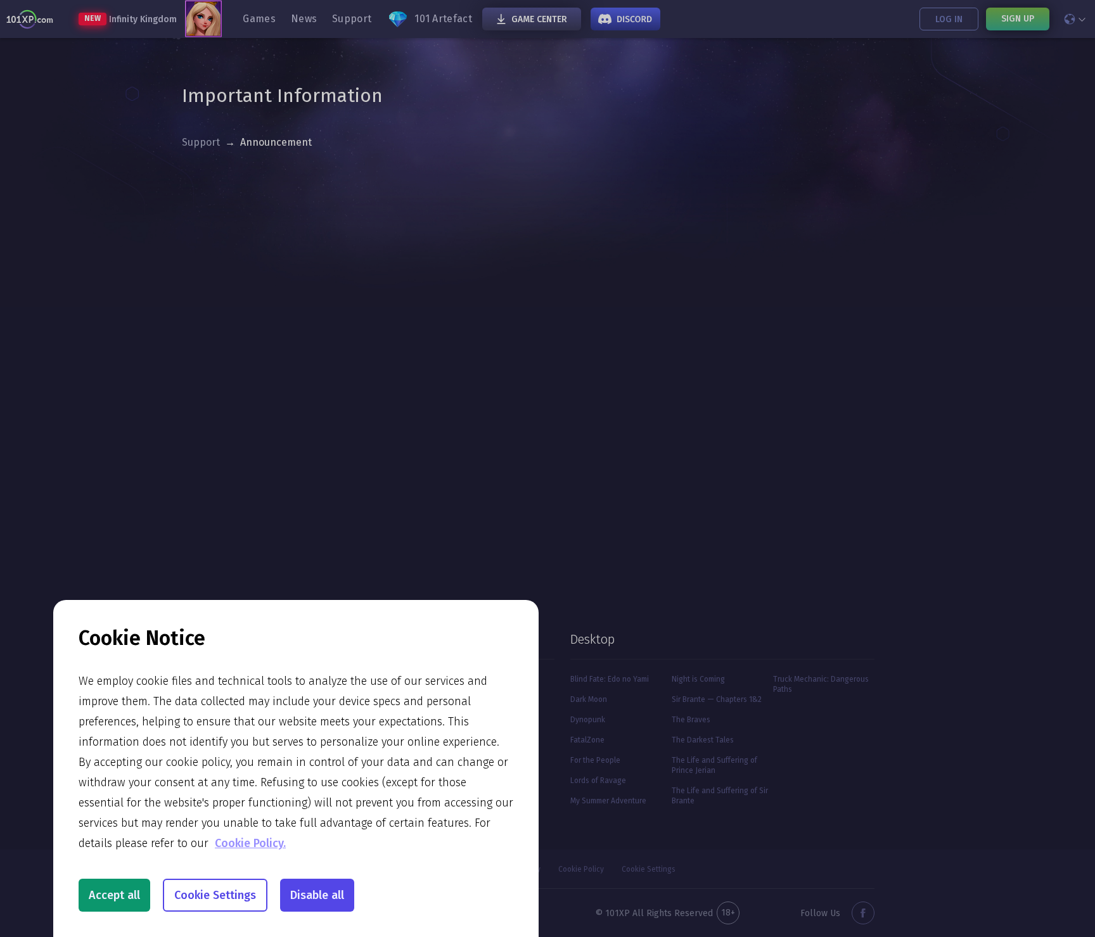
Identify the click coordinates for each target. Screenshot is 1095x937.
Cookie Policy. (250, 843)
